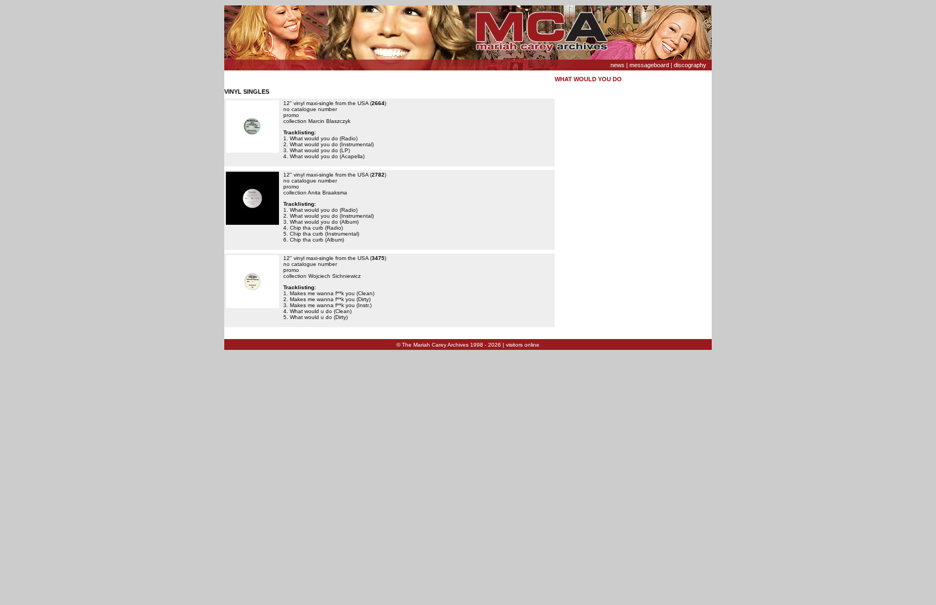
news (617, 65)
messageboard (649, 65)
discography (690, 65)
